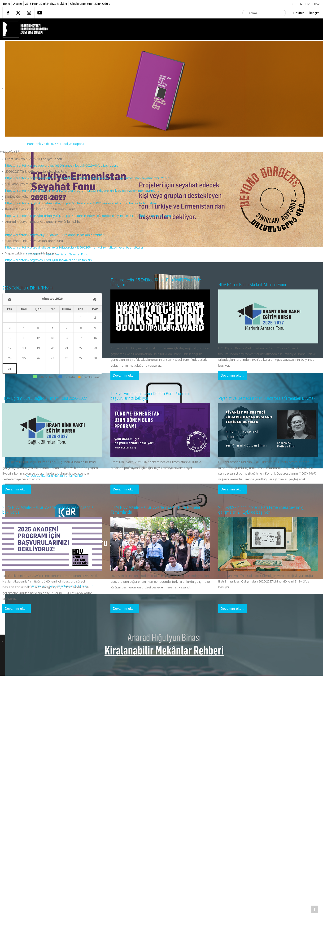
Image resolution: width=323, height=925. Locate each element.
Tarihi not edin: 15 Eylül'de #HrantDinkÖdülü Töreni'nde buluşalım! (152, 282)
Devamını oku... (124, 375)
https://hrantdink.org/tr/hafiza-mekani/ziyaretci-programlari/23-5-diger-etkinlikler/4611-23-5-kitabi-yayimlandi (82, 190)
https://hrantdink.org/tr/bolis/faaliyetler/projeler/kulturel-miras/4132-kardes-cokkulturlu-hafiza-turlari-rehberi (81, 203)
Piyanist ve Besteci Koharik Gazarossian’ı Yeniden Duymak (266, 396)
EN (301, 4)
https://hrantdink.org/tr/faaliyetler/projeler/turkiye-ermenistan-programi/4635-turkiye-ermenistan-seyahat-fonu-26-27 (87, 178)
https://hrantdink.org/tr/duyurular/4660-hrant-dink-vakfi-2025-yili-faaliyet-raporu (61, 165)
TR (294, 4)
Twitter (18, 12)
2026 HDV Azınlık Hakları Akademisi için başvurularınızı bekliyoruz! (41, 510)
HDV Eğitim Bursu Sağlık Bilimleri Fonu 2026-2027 (50, 398)
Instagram (29, 12)
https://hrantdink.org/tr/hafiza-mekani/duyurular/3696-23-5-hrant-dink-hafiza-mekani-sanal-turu (74, 247)
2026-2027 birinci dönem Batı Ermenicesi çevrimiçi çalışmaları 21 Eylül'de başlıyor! (267, 510)
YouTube (40, 12)
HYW (316, 4)
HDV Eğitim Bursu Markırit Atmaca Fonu (257, 284)
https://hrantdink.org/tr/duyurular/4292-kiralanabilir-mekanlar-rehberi (54, 235)
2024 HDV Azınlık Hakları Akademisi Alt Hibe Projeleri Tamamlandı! (153, 510)
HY (308, 4)
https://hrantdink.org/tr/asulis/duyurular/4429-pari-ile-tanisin (48, 260)
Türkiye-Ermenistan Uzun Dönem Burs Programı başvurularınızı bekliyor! (156, 396)
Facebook (8, 12)
